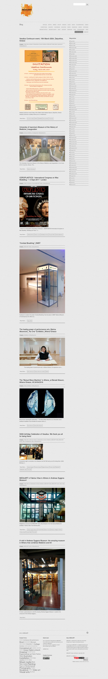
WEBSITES (86, 32)
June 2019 (73, 66)
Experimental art (25, 654)
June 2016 (73, 111)
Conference (29, 183)
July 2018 (72, 77)
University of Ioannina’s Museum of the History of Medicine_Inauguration (38, 128)
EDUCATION (63, 27)
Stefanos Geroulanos (31, 169)
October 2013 (73, 171)
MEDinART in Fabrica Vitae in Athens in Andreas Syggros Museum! (41, 479)
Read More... (23, 118)
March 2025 (73, 43)
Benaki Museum (30, 425)
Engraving (33, 651)
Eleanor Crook (37, 234)
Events (40, 44)
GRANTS (80, 27)
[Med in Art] (26, 17)
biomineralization (27, 641)
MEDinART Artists (50, 44)
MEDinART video (23, 469)
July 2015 (72, 128)
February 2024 (73, 47)
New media (23, 664)
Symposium (60, 44)
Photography (25, 668)
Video (32, 441)
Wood (33, 672)
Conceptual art (25, 648)
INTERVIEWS (85, 27)
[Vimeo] (88, 632)
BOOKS (73, 24)
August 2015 (73, 126)
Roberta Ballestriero (59, 234)
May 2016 (72, 113)
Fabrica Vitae (52, 467)
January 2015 (73, 139)
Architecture (26, 640)
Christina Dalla (81, 661)
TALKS (74, 29)
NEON (47, 371)
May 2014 (72, 156)
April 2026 (72, 41)
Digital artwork (34, 650)
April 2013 (72, 182)
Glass (21, 656)
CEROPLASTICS (30, 234)
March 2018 (73, 83)
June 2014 (73, 154)
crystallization (34, 647)
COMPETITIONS (44, 27)
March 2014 (73, 160)
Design (25, 650)
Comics (21, 646)
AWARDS (54, 24)
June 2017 (73, 98)
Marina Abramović (30, 371)
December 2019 (74, 60)
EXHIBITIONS (74, 27)
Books (31, 44)
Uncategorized (35, 132)
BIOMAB (40, 118)
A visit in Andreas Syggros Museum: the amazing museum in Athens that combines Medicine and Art (42, 541)
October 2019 (73, 64)
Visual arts (24, 672)
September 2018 (74, 75)
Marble (30, 660)
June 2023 (73, 49)
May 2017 (72, 101)
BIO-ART (59, 24)
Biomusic (32, 439)
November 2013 (74, 169)
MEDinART (58, 467)
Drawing (23, 652)
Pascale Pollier (45, 118)
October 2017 (73, 92)
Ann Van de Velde (30, 118)
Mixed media (25, 662)
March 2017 (73, 105)
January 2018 (73, 88)
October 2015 (73, 124)
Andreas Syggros (30, 467)
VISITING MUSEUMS (79, 32)
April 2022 (72, 54)
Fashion (38, 654)
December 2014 (74, 141)
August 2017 (73, 94)
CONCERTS (50, 27)
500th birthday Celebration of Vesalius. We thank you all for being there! (41, 435)
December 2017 (74, 90)
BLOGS (69, 24)
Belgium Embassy (45, 467)
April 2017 (72, 103)
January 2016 (73, 120)
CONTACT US (45, 649)
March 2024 (73, 45)
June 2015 (73, 131)
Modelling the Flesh (44, 234)
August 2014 (73, 150)
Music (56, 44)
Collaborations (36, 44)
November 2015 (74, 122)
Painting (31, 664)
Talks (24, 441)
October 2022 (73, 51)
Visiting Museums (23, 45)
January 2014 (73, 165)
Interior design (33, 658)
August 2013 (73, 175)
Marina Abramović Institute (40, 371)
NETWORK (64, 29)
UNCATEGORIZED (80, 29)
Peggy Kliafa (29, 320)
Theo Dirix (51, 118)
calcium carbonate (22, 643)
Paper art (22, 666)
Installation (24, 658)
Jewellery (22, 660)
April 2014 (72, 158)
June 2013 (73, 180)
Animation (21, 639)
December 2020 (74, 56)
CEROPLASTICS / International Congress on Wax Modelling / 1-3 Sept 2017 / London (38, 178)
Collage (37, 644)
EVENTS (69, 27)
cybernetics (39, 647)
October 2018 (73, 73)
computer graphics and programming (30, 645)
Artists (25, 44)
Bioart (21, 642)
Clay (33, 643)
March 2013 (73, 184)
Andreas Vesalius (38, 467)
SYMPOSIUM (69, 29)
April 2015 (72, 133)
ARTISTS (50, 24)
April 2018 (72, 81)
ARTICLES (45, 24)
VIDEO (87, 29)
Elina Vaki (87, 661)
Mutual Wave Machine (38, 425)
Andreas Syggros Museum (32, 529)
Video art (36, 670)
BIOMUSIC (64, 24)
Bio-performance (34, 640)
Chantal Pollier (40, 529)
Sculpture (23, 670)
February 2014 (73, 163)
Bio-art (28, 44)
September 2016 (74, 109)
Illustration (28, 656)
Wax (31, 672)
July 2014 (72, 152)
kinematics (27, 659)
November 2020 (74, 58)
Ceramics (29, 644)
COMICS (86, 24)
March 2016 (73, 116)
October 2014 (73, 145)
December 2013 (74, 167)
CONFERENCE (57, 27)
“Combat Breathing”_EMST (29, 243)
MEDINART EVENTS (52, 29)
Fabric (34, 654)
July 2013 (72, 178)
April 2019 (72, 68)
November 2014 (74, 143)
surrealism (30, 669)
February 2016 (73, 118)
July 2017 (72, 96)
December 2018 (74, 71)
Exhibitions (44, 44)
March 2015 (73, 135)
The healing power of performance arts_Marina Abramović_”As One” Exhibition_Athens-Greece (37, 330)
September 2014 (74, 148)
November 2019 (74, 62)
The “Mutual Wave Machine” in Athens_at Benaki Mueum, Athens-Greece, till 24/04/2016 (41, 381)
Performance (30, 666)
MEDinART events (55, 483)
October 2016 (73, 107)
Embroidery (29, 651)
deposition (21, 649)
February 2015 (73, 137)
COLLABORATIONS (80, 24)
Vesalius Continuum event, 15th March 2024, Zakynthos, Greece (41, 39)
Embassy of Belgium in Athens (56, 529)
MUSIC (59, 29)
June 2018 (73, 79)
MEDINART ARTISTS (43, 29)
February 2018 (73, 86)
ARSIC (36, 118)
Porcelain (33, 668)
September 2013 (74, 173)
